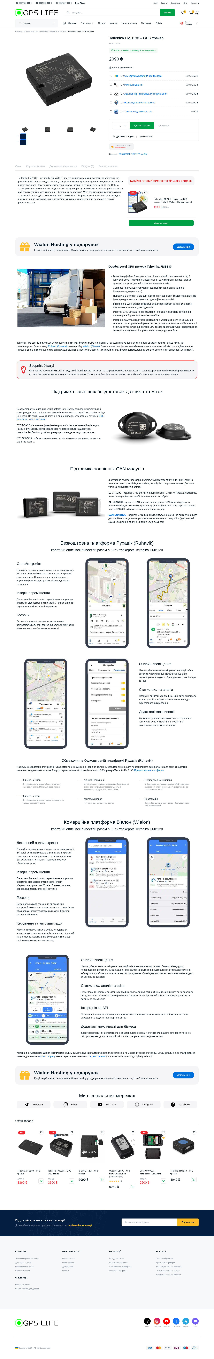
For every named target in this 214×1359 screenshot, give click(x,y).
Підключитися (68, 1259)
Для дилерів (67, 1267)
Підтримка (146, 23)
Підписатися (188, 1222)
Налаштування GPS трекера (139, 102)
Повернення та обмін (24, 1267)
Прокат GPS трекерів (165, 1263)
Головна (18, 31)
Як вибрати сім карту (118, 1263)
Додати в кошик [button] (161, 223)
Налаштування (129, 23)
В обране (165, 126)
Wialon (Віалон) (91, 346)
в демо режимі (98, 1056)
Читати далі (194, 1179)
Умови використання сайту (27, 1259)
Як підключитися (116, 1259)
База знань (175, 3)
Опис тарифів (68, 1263)
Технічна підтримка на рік (138, 111)
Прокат (101, 23)
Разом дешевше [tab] (108, 166)
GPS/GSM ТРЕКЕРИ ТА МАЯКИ (53, 31)
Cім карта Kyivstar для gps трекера (143, 76)
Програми (86, 23)
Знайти (167, 13)
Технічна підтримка (164, 1259)
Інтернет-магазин (31, 31)
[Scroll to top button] (207, 1352)
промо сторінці (47, 1056)
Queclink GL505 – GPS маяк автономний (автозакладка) (119, 1174)
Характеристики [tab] (35, 166)
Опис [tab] (18, 166)
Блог (186, 3)
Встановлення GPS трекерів (168, 1275)
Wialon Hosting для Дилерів (27, 1289)
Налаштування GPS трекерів (169, 1267)
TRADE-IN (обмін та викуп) (167, 1271)
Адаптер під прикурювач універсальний (145, 93)
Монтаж (113, 23)
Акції (155, 3)
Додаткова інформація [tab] (63, 166)
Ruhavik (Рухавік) (57, 346)
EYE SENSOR (38, 419)
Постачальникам (22, 1285)
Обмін (159, 23)
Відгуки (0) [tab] (87, 166)
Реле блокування (133, 85)
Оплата (164, 3)
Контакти (195, 3)
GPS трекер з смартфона (120, 1267)
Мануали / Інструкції (118, 1271)
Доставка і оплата (23, 1263)
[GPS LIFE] (36, 12)
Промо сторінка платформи (149, 770)
